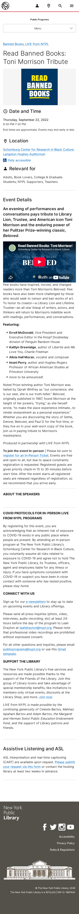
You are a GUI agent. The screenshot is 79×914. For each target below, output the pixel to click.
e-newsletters (36, 602)
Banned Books (13, 44)
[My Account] (37, 6)
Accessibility (67, 836)
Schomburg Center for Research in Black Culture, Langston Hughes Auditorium (38, 152)
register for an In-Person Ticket (26, 455)
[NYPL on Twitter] (53, 827)
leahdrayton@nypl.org (36, 628)
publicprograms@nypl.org (22, 649)
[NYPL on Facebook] (45, 827)
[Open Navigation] (71, 6)
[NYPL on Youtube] (71, 827)
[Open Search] (60, 6)
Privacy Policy (66, 843)
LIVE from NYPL (37, 44)
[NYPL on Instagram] (62, 827)
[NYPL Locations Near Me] (48, 6)
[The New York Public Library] (5, 6)
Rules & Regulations (62, 849)
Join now (45, 697)
